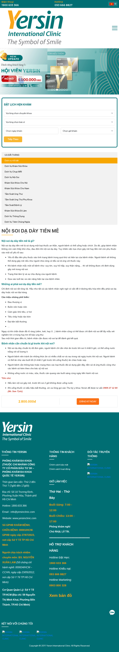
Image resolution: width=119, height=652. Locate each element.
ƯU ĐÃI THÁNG (12, 155)
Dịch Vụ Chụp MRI (13, 171)
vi (115, 3)
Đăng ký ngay (87, 401)
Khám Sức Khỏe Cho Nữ (16, 183)
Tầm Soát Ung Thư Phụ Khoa (18, 199)
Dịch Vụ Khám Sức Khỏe (16, 166)
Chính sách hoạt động (59, 469)
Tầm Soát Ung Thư (14, 194)
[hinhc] (52, 90)
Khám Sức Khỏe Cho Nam (17, 188)
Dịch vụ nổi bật (12, 160)
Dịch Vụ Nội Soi (12, 177)
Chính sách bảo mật (58, 464)
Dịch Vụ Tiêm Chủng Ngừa (17, 222)
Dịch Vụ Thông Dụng (14, 216)
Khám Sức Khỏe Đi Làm (16, 210)
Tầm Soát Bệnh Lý (13, 205)
